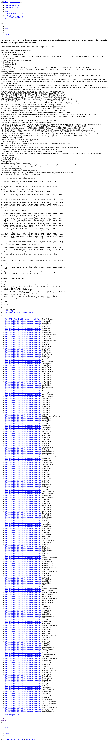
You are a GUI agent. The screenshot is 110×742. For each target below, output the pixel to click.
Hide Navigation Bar (12, 715)
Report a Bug (11, 739)
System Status (30, 739)
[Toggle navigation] (21, 2)
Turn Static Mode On (16, 17)
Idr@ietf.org (8, 311)
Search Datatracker (11, 7)
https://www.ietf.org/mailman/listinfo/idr (20, 312)
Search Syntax (10, 13)
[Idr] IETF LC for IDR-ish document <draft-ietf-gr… (23, 319)
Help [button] (6, 11)
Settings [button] (8, 15)
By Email (21, 739)
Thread (7, 34)
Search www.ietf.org (12, 5)
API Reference (20, 13)
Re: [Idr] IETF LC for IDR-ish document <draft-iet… (23, 321)
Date (6, 28)
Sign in (7, 19)
